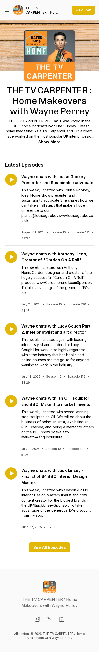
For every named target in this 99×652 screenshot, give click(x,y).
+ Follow (83, 10)
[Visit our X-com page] (49, 619)
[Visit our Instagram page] (37, 619)
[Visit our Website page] (61, 619)
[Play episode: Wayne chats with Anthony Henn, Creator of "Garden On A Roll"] (11, 257)
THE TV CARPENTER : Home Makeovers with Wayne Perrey (42, 10)
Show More (49, 141)
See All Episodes (49, 547)
